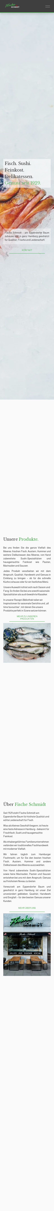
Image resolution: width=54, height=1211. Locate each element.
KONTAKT (27, 250)
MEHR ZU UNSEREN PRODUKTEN (27, 617)
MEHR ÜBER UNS (27, 908)
